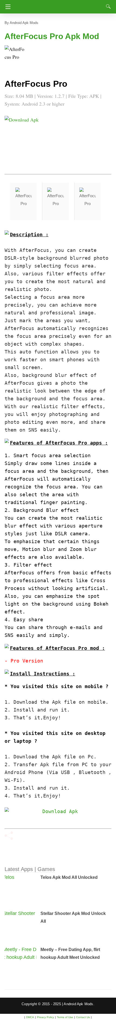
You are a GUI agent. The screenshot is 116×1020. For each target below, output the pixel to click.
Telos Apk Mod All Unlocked (69, 877)
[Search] (107, 6)
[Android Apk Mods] (58, 5)
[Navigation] (6, 6)
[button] (15, 56)
